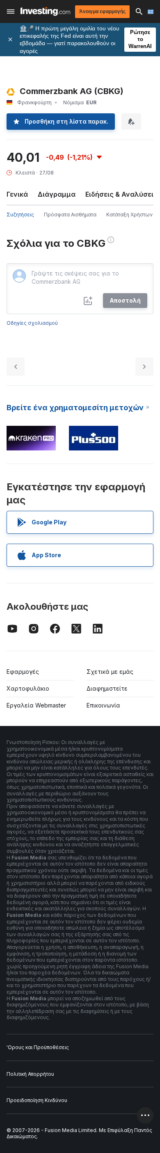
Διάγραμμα (56, 194)
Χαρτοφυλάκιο (28, 688)
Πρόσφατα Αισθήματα (70, 214)
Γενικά (17, 194)
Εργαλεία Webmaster (36, 705)
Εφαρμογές (23, 671)
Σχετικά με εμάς (110, 671)
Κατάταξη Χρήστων (129, 214)
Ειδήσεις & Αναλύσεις (121, 194)
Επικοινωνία (103, 705)
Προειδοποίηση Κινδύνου (37, 1100)
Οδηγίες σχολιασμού (32, 323)
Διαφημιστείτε (107, 688)
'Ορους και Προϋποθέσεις (38, 1047)
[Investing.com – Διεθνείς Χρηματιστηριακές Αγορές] (45, 11)
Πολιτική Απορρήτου (30, 1074)
